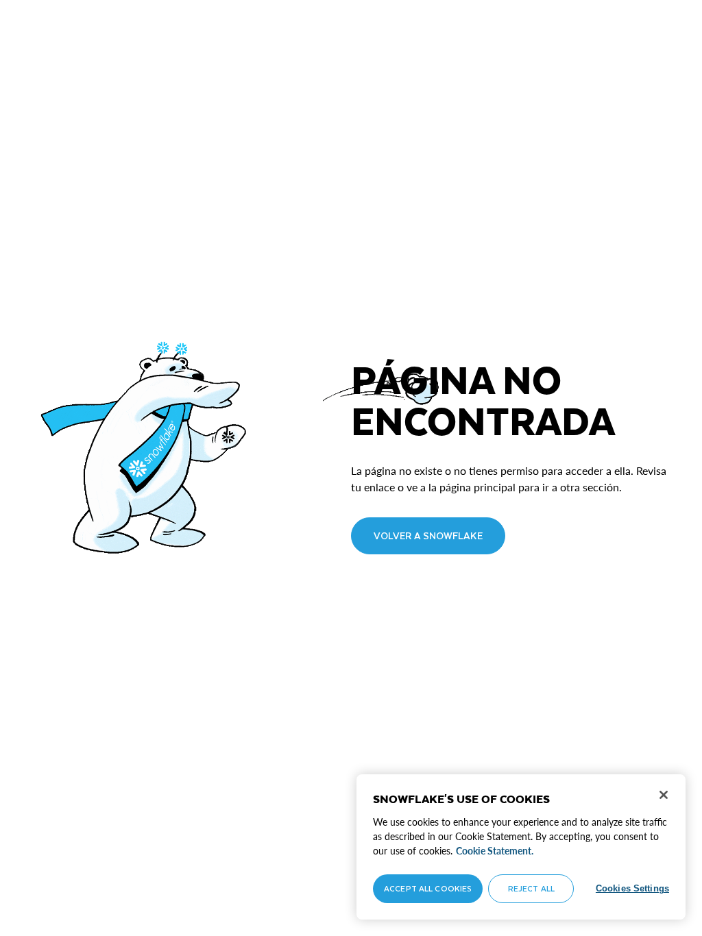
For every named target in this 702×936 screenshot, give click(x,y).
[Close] (664, 795)
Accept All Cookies (428, 888)
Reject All (531, 888)
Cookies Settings (632, 888)
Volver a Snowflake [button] (428, 535)
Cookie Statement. (494, 851)
